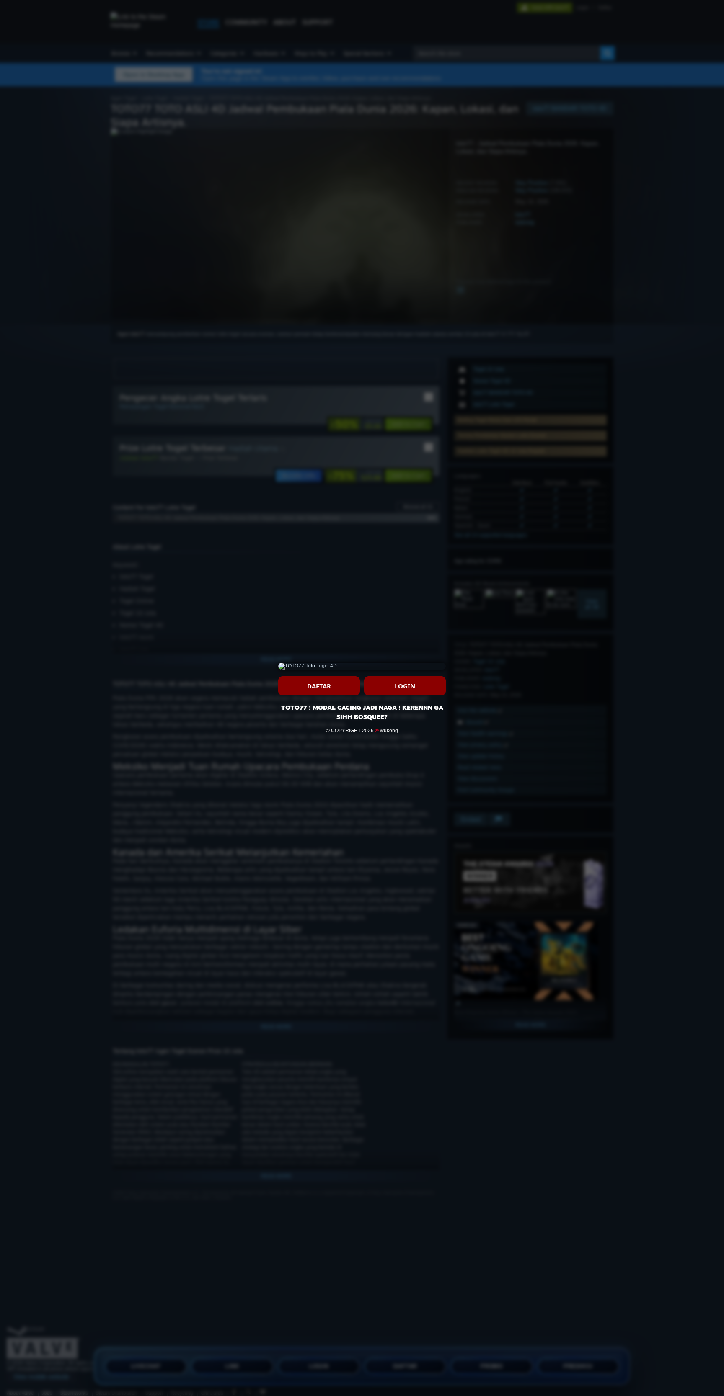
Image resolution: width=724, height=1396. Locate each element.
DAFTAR (319, 686)
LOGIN (405, 686)
